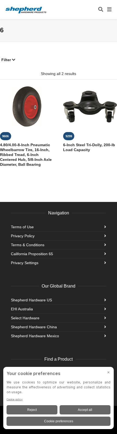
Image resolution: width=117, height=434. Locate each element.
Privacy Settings (24, 263)
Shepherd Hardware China (34, 327)
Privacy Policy (23, 236)
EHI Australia (22, 309)
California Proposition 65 (32, 254)
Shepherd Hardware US (31, 300)
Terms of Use (22, 227)
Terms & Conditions (27, 245)
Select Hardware (25, 318)
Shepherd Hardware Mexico (35, 336)
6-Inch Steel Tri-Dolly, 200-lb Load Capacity (89, 147)
